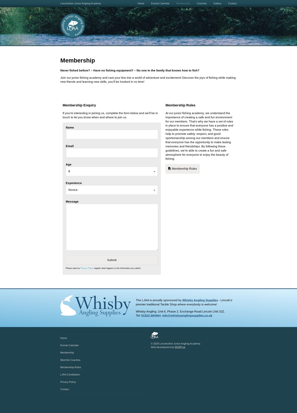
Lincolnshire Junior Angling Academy (80, 3)
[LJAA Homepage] (72, 37)
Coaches (202, 3)
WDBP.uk (180, 347)
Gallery (217, 3)
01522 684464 (151, 315)
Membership (183, 3)
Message (72, 201)
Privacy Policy (86, 268)
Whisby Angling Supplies (200, 300)
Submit (111, 260)
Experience (74, 183)
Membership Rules (184, 168)
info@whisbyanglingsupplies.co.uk (187, 315)
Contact (232, 3)
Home (141, 3)
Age (68, 164)
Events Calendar (160, 3)
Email (70, 146)
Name (70, 127)
